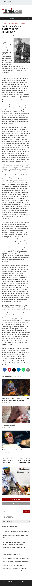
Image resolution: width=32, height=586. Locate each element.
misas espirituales (16, 23)
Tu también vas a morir (8, 425)
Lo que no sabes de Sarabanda (19, 568)
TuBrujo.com (13, 35)
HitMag (17, 584)
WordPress (11, 584)
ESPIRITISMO (4, 23)
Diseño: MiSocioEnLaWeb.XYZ (16, 581)
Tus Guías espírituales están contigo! (13, 450)
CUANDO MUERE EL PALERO (16, 565)
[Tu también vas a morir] (16, 415)
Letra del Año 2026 (8, 540)
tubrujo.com (6, 571)
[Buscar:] (16, 511)
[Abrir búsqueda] (28, 18)
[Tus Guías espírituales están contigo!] (16, 439)
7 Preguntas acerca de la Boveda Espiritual (18, 558)
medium (10, 23)
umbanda (24, 23)
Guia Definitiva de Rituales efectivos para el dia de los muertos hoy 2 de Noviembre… (16, 399)
